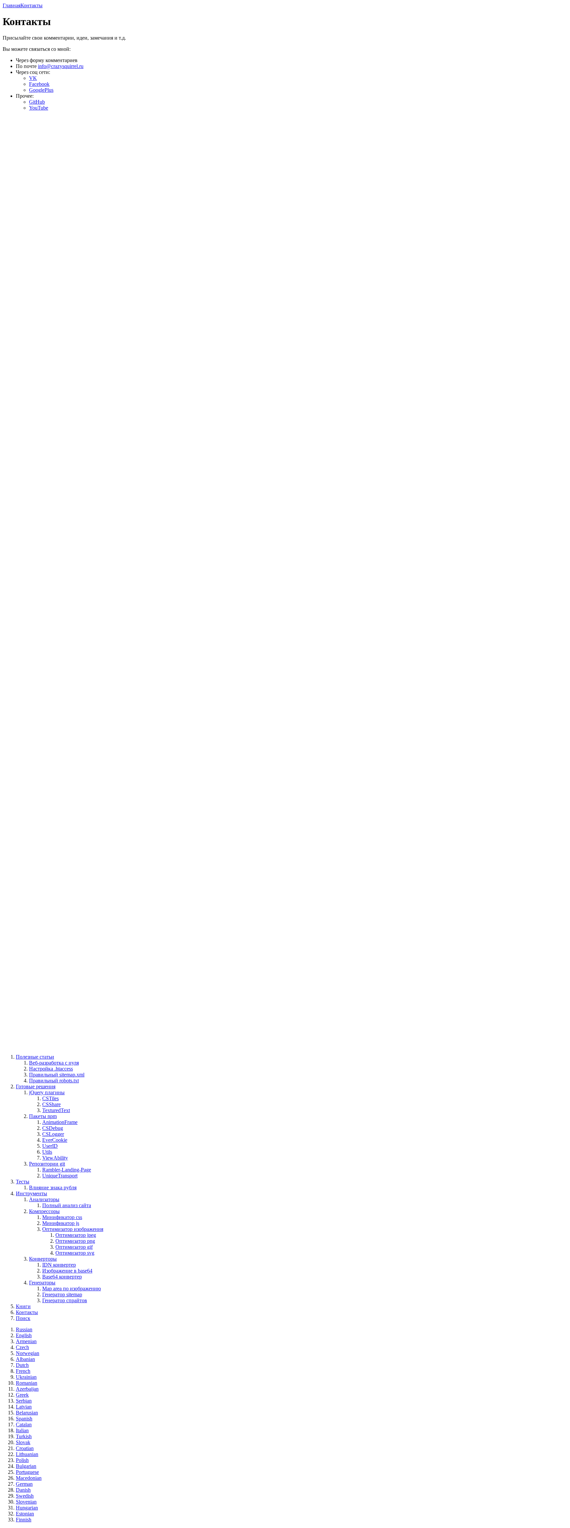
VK (33, 78)
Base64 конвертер (62, 1276)
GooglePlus (41, 90)
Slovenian (26, 1502)
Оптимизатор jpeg (75, 1235)
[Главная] (285, 703)
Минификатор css (62, 1217)
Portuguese (27, 1472)
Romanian (26, 1383)
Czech (22, 1347)
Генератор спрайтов (64, 1300)
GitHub (37, 102)
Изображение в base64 (67, 1270)
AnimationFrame (60, 1122)
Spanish (24, 1418)
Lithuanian (27, 1454)
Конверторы (43, 1259)
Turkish (24, 1436)
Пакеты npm (43, 1116)
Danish (23, 1490)
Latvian (24, 1406)
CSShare (51, 1104)
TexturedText (56, 1110)
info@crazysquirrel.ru (60, 66)
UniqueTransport (60, 1175)
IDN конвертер (59, 1265)
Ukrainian (26, 1377)
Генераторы (42, 1282)
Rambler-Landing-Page (66, 1169)
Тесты (22, 1181)
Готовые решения (35, 1086)
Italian (22, 1430)
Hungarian (27, 1508)
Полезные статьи (35, 1057)
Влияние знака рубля (53, 1187)
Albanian (25, 1359)
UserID (50, 1146)
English (24, 1335)
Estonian (25, 1513)
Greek (22, 1395)
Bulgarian (26, 1466)
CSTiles (50, 1098)
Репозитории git (47, 1164)
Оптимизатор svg (74, 1253)
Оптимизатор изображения (72, 1229)
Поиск (23, 1318)
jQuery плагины (47, 1092)
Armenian (26, 1341)
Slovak (23, 1442)
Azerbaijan (27, 1389)
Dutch (22, 1365)
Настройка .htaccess (51, 1068)
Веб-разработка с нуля (54, 1063)
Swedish (25, 1496)
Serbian (24, 1401)
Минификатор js (60, 1223)
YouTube (38, 108)
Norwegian (27, 1353)
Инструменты (31, 1193)
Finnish (23, 1519)
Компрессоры (44, 1211)
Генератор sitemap (62, 1294)
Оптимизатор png (75, 1241)
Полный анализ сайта (66, 1205)
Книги (23, 1306)
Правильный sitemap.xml (56, 1074)
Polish (22, 1460)
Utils (47, 1152)
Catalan (24, 1424)
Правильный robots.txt (54, 1080)
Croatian (25, 1448)
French (23, 1371)
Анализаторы (44, 1199)
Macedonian (29, 1478)
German (24, 1484)
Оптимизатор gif (74, 1247)
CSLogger (53, 1134)
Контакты (31, 5)
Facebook (39, 84)
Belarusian (27, 1412)
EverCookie (54, 1140)
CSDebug (52, 1128)
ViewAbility (55, 1158)
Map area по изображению (71, 1288)
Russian (24, 1329)
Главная (11, 5)
